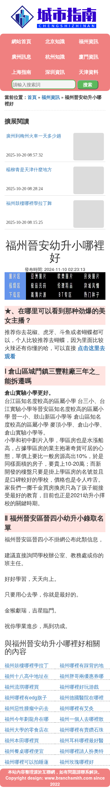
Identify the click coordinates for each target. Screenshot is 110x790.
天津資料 (88, 71)
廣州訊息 (21, 56)
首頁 (32, 97)
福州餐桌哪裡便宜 (24, 750)
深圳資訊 (55, 71)
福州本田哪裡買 (22, 740)
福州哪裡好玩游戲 (79, 686)
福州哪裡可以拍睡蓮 (27, 761)
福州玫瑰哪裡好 (77, 761)
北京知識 (55, 41)
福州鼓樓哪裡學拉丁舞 (29, 203)
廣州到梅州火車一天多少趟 (33, 136)
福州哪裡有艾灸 (77, 708)
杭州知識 (55, 56)
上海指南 (21, 71)
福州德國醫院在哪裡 (82, 697)
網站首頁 (21, 41)
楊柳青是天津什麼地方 (29, 169)
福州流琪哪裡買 (22, 686)
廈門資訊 (88, 56)
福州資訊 (88, 41)
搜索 (87, 84)
